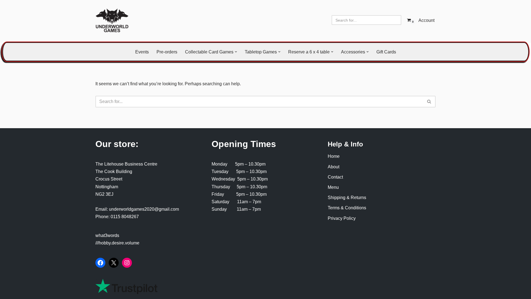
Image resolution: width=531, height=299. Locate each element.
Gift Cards (386, 52)
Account (426, 20)
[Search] (395, 20)
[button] (236, 52)
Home (334, 156)
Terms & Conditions (347, 207)
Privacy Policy (342, 218)
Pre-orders (167, 52)
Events (142, 52)
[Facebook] (100, 263)
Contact (335, 177)
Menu (333, 187)
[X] (114, 263)
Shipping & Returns (347, 197)
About (333, 166)
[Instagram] (127, 263)
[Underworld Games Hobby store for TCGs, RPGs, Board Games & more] (112, 20)
